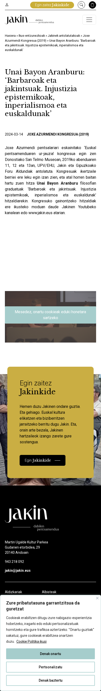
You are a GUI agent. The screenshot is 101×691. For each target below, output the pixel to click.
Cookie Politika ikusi (31, 641)
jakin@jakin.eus (18, 570)
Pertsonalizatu (50, 667)
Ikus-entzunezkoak (32, 35)
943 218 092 (14, 562)
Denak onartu (50, 654)
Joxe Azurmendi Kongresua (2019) (58, 134)
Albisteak (49, 592)
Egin (38, 460)
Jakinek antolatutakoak (64, 35)
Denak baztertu (51, 680)
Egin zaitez (52, 5)
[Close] (97, 598)
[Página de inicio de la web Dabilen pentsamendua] (29, 19)
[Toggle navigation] (89, 20)
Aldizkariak (13, 592)
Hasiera (10, 35)
